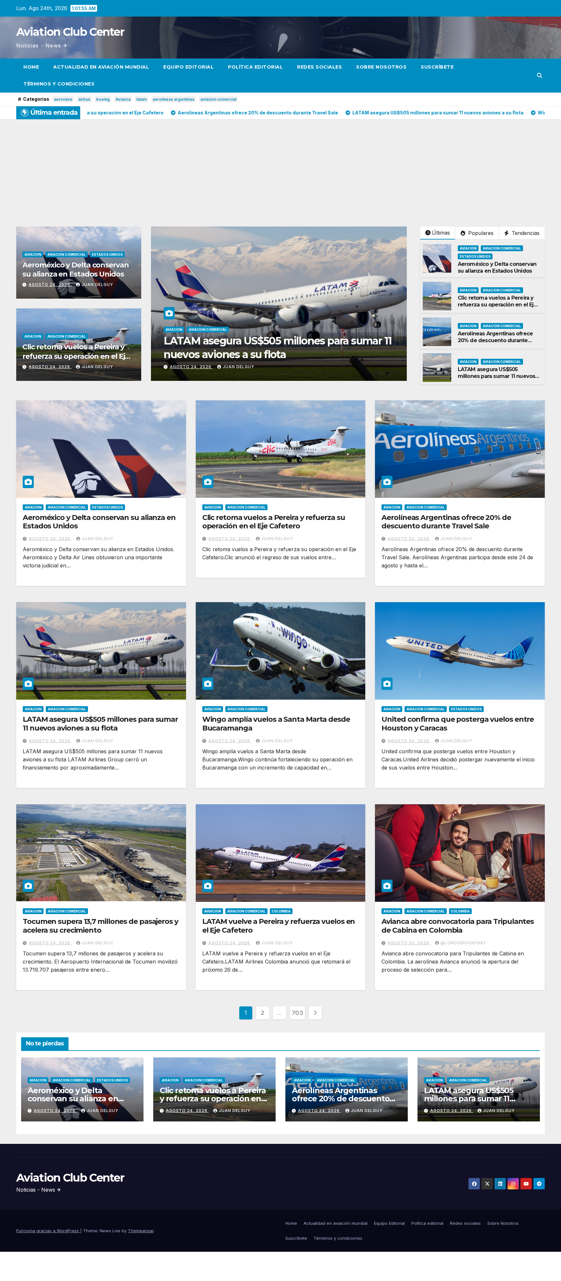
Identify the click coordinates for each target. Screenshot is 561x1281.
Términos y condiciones (58, 84)
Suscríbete (437, 67)
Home (31, 67)
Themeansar (141, 1230)
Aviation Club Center (70, 32)
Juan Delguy (97, 284)
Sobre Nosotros (381, 67)
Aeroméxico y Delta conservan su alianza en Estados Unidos (75, 270)
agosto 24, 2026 (50, 284)
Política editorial (255, 67)
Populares (480, 233)
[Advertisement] (280, 168)
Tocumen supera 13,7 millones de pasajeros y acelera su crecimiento (100, 925)
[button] (539, 75)
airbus (84, 99)
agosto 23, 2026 (409, 942)
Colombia (281, 911)
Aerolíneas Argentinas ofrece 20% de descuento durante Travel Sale (495, 340)
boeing (103, 99)
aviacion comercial (218, 99)
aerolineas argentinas (173, 99)
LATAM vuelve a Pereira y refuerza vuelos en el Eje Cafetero (278, 925)
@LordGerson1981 (463, 942)
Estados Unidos (107, 254)
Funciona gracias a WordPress (48, 1230)
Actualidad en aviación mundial (101, 67)
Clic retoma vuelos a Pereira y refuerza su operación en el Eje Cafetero (75, 356)
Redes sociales (319, 67)
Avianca (123, 99)
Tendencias (525, 233)
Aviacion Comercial (66, 254)
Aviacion (32, 254)
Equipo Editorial (188, 67)
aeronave (63, 99)
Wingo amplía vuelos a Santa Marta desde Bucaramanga (276, 723)
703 (297, 1012)
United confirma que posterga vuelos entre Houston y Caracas (457, 723)
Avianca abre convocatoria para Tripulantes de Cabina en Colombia (457, 925)
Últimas (441, 232)
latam (141, 99)
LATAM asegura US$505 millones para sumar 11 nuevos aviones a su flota (496, 376)
